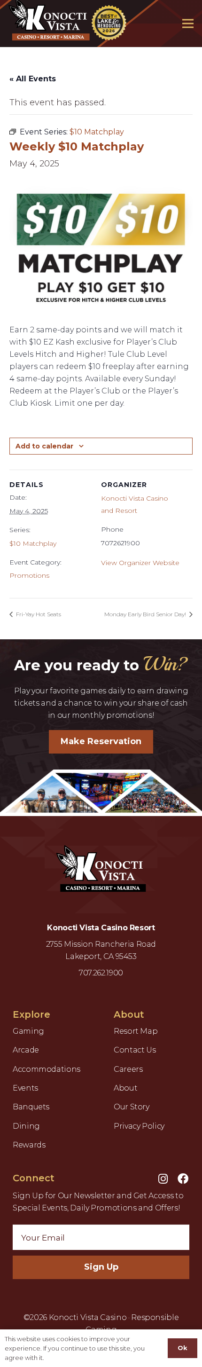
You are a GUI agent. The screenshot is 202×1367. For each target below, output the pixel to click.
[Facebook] (183, 1178)
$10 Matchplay (32, 543)
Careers (128, 1069)
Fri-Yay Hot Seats (38, 614)
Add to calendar (44, 446)
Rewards (29, 1144)
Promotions (29, 575)
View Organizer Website (140, 562)
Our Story (131, 1106)
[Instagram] (163, 1178)
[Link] (101, 871)
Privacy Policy (139, 1126)
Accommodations (46, 1069)
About (125, 1088)
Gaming (28, 1031)
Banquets (31, 1106)
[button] (188, 23)
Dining (26, 1126)
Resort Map (135, 1031)
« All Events (32, 78)
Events (25, 1088)
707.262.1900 (101, 972)
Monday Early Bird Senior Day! (145, 614)
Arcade (26, 1049)
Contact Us (134, 1049)
